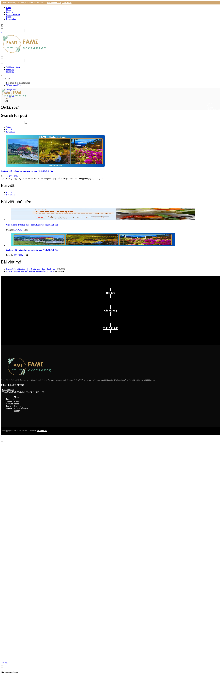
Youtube (9, 404)
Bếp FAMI (10, 132)
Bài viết (9, 129)
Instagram (10, 406)
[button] (1, 33)
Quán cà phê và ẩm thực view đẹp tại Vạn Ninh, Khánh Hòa (27, 171)
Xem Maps (66, 3)
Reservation (11, 19)
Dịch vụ (9, 12)
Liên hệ (9, 17)
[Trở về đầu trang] (2, 441)
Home (8, 8)
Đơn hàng (10, 69)
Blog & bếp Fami (13, 14)
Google (9, 408)
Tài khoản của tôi (13, 67)
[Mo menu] (2, 24)
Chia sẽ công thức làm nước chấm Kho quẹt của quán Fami (32, 225)
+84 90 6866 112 (54, 3)
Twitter (9, 401)
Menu (8, 10)
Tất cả (8, 127)
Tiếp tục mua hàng (13, 85)
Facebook (10, 399)
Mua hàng (10, 72)
